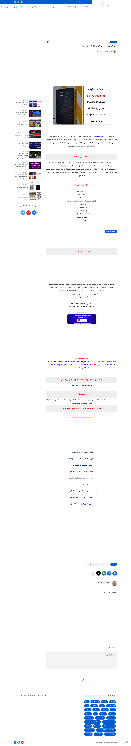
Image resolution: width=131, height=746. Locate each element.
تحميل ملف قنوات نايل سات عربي (81, 452)
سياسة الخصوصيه (79, 2)
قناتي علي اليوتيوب (81, 484)
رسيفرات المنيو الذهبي (39, 7)
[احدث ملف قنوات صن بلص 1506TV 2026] (35, 113)
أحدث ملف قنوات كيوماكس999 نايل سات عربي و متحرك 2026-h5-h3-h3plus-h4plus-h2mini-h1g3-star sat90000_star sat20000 (21, 156)
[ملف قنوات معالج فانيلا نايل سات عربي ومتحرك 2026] (35, 134)
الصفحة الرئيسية (85, 7)
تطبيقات (112, 714)
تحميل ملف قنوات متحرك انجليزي (81, 472)
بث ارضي (94, 706)
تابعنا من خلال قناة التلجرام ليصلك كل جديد (81, 491)
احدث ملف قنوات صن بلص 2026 (21, 104)
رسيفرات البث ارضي (18, 7)
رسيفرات (103, 714)
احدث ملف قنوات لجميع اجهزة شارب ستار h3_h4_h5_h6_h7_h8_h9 (21, 197)
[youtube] (18, 2)
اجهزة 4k (104, 702)
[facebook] (21, 2)
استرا (86, 702)
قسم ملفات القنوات (94, 564)
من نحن (70, 2)
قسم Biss (97, 726)
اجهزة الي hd (95, 702)
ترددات (97, 710)
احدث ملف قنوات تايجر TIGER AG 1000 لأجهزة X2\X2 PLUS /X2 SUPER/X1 (21, 177)
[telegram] (15, 2)
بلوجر (8, 7)
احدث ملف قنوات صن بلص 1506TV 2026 (21, 113)
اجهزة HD (62, 7)
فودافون (90, 718)
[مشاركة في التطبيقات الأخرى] (93, 573)
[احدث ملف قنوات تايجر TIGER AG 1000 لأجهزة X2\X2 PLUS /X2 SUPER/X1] (35, 175)
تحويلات (105, 710)
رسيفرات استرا (52, 7)
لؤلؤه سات (105, 5)
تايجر (113, 710)
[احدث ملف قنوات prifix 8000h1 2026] (35, 186)
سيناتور (112, 718)
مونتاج (100, 734)
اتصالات (68, 7)
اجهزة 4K (75, 7)
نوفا (90, 734)
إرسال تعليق (110, 655)
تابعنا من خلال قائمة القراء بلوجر (81, 497)
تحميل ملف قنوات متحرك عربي (81, 465)
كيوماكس (88, 726)
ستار (95, 714)
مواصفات (112, 734)
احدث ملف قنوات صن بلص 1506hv (21, 145)
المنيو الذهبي (111, 706)
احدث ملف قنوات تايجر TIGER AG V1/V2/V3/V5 (21, 166)
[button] (109, 573)
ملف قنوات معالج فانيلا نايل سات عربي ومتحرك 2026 (21, 135)
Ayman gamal (109, 51)
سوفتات (88, 714)
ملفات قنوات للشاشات (108, 730)
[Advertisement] (65, 26)
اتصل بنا (88, 2)
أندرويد (28, 7)
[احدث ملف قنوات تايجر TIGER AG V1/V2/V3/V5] (35, 165)
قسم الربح (111, 722)
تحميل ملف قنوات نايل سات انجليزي (81, 459)
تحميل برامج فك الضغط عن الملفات (81, 478)
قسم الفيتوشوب (95, 722)
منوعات (92, 730)
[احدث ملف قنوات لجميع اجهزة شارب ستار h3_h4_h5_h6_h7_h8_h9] (35, 196)
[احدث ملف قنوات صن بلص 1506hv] (35, 145)
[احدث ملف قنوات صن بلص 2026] (35, 103)
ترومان (88, 710)
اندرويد (102, 706)
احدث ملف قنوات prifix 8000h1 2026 (22, 186)
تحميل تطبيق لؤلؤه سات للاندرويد (81, 504)
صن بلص (113, 42)
